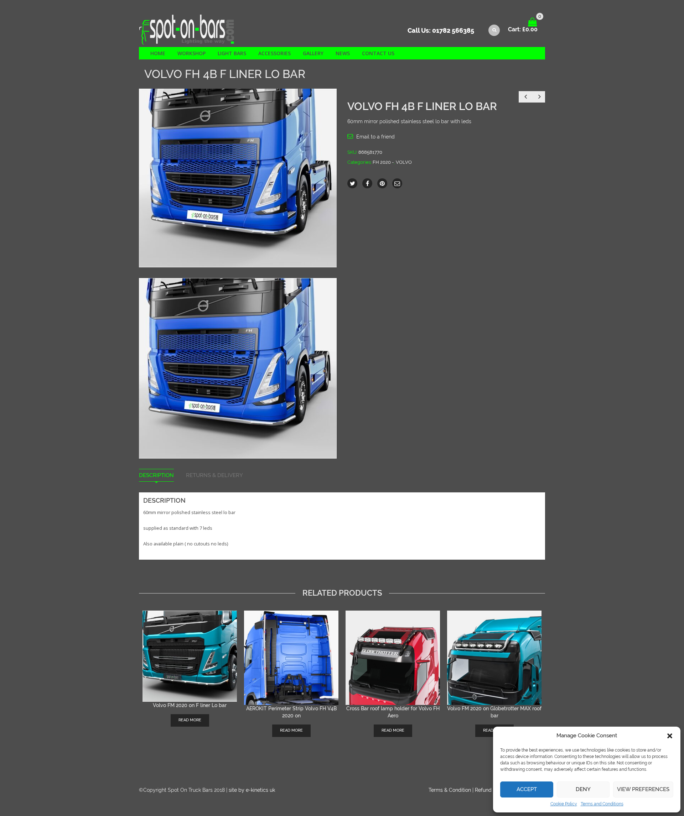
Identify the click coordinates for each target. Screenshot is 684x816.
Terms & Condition (450, 790)
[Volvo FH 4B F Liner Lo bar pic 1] (238, 178)
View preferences (643, 789)
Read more (189, 720)
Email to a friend (375, 137)
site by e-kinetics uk (252, 790)
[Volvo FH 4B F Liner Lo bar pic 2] (238, 368)
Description (156, 475)
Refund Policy (491, 790)
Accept (527, 789)
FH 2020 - (383, 162)
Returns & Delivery (214, 475)
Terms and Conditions (602, 803)
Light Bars (232, 53)
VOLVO (404, 162)
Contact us (378, 53)
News (343, 53)
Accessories (274, 53)
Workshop (191, 53)
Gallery (313, 53)
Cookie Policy (563, 803)
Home (157, 53)
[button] (669, 735)
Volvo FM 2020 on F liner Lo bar (190, 705)
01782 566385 (453, 30)
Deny (583, 789)
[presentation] (137, 663)
